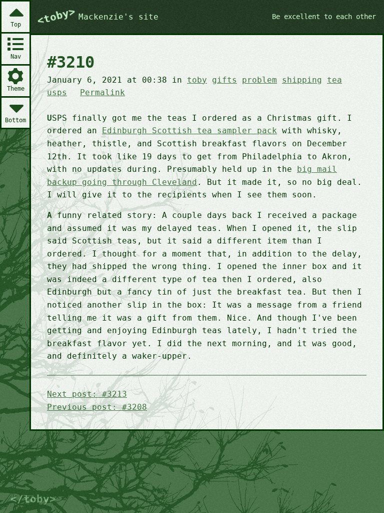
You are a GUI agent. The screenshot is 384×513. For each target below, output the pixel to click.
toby (197, 80)
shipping (302, 80)
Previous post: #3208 (97, 407)
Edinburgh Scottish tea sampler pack (189, 130)
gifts (224, 80)
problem (259, 80)
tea (334, 80)
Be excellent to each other (324, 17)
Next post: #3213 (87, 394)
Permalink (102, 92)
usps (57, 92)
